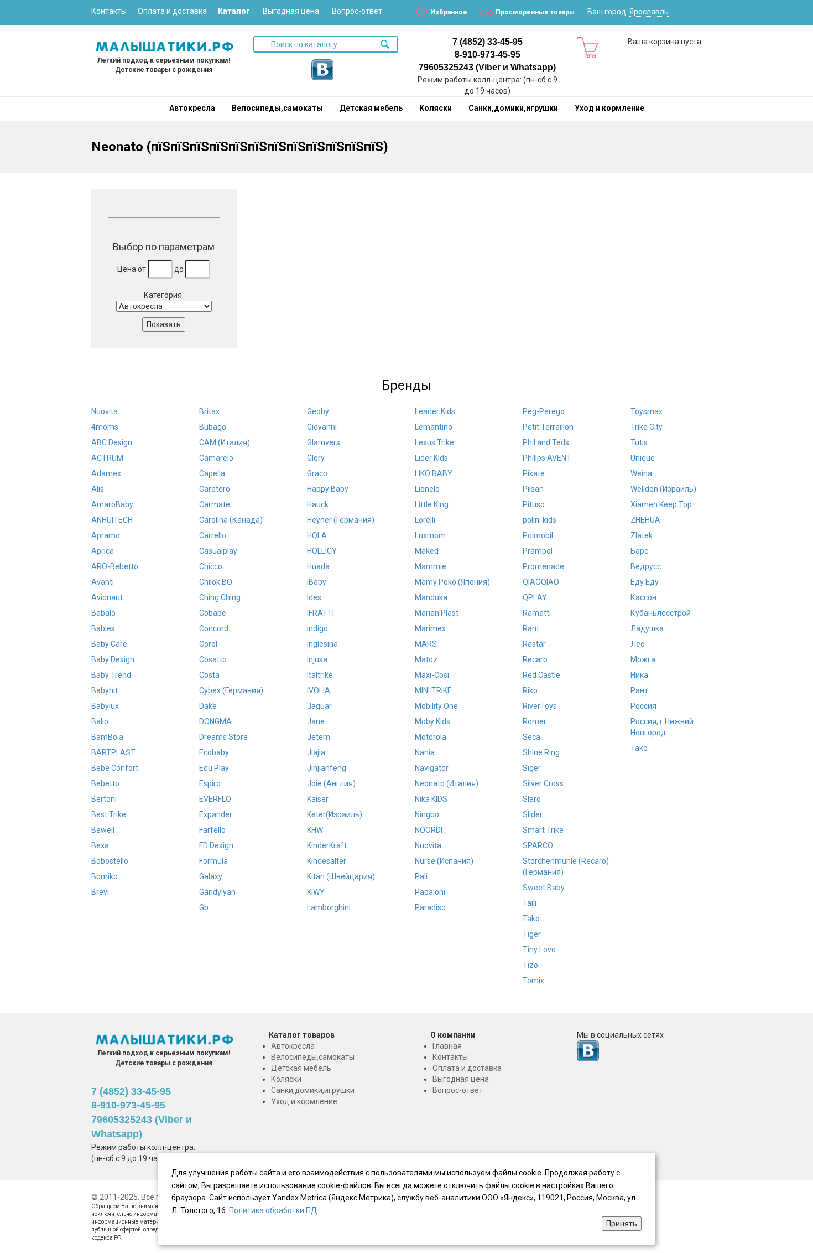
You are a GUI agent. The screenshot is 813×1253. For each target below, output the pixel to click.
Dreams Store (223, 737)
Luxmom (430, 535)
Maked (427, 550)
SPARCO (538, 845)
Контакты (109, 11)
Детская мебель (371, 108)
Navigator (432, 768)
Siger (532, 768)
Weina (641, 473)
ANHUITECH (112, 519)
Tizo (530, 965)
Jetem (318, 737)
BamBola (107, 737)
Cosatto (213, 659)
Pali (421, 876)
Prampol (538, 550)
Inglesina (322, 644)
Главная (447, 1045)
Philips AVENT (547, 457)
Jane (316, 721)
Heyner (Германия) (340, 519)
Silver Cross (543, 783)
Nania (425, 752)
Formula (213, 861)
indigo (317, 628)
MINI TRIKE (433, 690)
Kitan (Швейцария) (341, 876)
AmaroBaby (112, 504)
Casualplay (218, 550)
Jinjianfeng (326, 768)
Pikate (534, 473)
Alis (97, 488)
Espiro (210, 783)
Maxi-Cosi (432, 675)
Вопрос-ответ (357, 11)
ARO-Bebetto (114, 566)
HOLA (317, 535)
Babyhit (104, 690)
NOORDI (428, 830)
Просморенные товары (535, 12)
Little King (432, 504)
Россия (643, 706)
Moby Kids (432, 721)
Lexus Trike (434, 442)
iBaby (316, 581)
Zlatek (641, 535)
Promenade (543, 566)
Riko (530, 690)
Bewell (102, 830)
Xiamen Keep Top (661, 504)
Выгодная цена (291, 11)
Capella (212, 473)
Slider (533, 814)
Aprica (102, 550)
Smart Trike (543, 830)
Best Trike (108, 814)
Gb (204, 907)
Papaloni (430, 892)
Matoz (426, 659)
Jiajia (316, 752)
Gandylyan (217, 892)
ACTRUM (107, 457)
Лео (637, 644)
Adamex (106, 473)
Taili (529, 903)
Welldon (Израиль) (663, 488)
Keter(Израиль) (334, 814)
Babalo (103, 613)
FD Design (216, 845)
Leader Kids (435, 411)
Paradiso (430, 907)
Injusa (317, 659)
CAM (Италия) (224, 442)
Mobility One (436, 706)
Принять (621, 1223)
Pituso (534, 504)
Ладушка (647, 628)
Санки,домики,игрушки (513, 108)
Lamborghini (329, 907)
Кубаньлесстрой (660, 613)
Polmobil (538, 535)
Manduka (431, 597)
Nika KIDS (431, 799)
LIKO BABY (433, 473)
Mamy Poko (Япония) (452, 581)
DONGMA (215, 721)
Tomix (533, 980)
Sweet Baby (544, 887)
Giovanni (322, 426)
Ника (639, 675)
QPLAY (535, 597)
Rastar (534, 644)
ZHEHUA (645, 519)
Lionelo (427, 488)
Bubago (212, 426)
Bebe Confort (114, 768)
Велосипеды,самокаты (277, 108)
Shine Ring (541, 752)
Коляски (435, 108)
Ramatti (537, 613)
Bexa (100, 845)
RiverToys (540, 706)
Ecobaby (214, 752)
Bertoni (104, 799)
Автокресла (192, 108)
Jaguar (319, 706)
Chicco (210, 566)
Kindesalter (326, 861)
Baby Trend (111, 675)
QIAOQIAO (541, 581)
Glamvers (323, 442)
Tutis (639, 442)
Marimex (430, 628)
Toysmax (646, 411)
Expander (215, 814)
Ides (314, 597)
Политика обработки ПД (273, 1210)
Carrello (212, 535)
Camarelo (216, 457)
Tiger (532, 934)
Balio (99, 721)
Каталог (234, 11)
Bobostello (109, 861)
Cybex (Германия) (231, 690)
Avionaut (107, 597)
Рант (639, 690)
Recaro (535, 659)
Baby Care (109, 644)
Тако (639, 748)
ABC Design (111, 442)
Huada (318, 566)
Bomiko (104, 876)
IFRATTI (320, 613)
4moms (104, 426)
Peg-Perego (544, 411)
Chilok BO (215, 581)
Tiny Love (539, 949)
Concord (213, 628)
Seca (531, 737)
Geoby (318, 411)
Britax (209, 411)
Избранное (448, 12)
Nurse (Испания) (444, 861)
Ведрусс (645, 566)
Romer (534, 721)
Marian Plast (436, 613)
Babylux (105, 706)
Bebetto (105, 783)
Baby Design (112, 659)
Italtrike (320, 675)
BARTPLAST (113, 752)
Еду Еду (644, 581)
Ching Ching (220, 597)
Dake (208, 706)
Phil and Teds (546, 442)
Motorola (430, 737)
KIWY (316, 892)
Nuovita (104, 411)
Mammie (430, 566)
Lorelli (425, 519)
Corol (208, 644)
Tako (531, 918)
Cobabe (212, 613)
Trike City (646, 426)
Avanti (102, 581)
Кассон (643, 597)
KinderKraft (327, 845)
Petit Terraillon (548, 426)
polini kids (539, 519)
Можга (642, 659)
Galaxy (210, 876)
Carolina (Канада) (231, 519)
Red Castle (541, 675)
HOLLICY (322, 550)
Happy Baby (327, 488)
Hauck (318, 504)
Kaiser (318, 799)
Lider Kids (431, 457)
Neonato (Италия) (446, 783)
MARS (426, 644)
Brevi (100, 892)
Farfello (212, 830)
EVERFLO (215, 799)
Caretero (214, 488)
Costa (209, 675)
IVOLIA (318, 690)
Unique (642, 457)
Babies (103, 628)
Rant (531, 628)
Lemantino (433, 426)
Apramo (105, 535)
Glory (316, 457)
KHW (315, 830)
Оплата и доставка (172, 11)
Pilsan (533, 488)
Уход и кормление (609, 108)
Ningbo (427, 814)
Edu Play (214, 768)
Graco (317, 473)
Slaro (532, 799)
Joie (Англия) (331, 783)
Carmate (214, 504)
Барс (639, 550)
